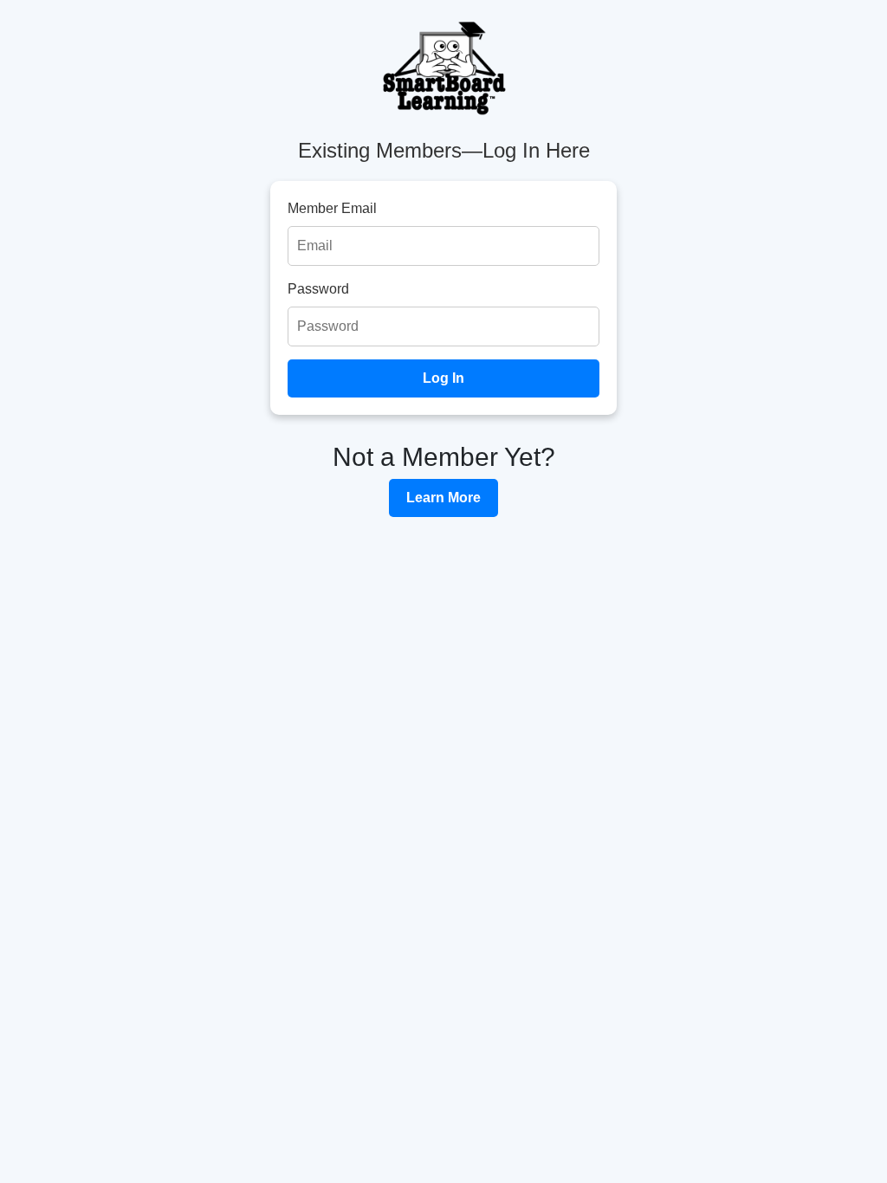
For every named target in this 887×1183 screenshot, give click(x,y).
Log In (443, 378)
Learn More (443, 497)
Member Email (332, 208)
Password (318, 288)
